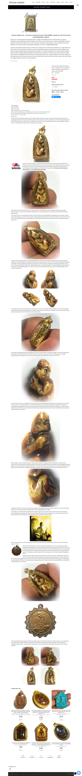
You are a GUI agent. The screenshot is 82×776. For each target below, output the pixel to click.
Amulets (43, 2)
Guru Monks (52, 2)
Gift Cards (59, 757)
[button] (55, 87)
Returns (66, 2)
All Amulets (57, 72)
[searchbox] (21, 61)
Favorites (41, 757)
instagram (72, 774)
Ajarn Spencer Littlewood (33, 44)
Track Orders (32, 757)
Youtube (70, 774)
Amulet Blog (38, 2)
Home (33, 2)
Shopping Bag (50, 757)
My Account (23, 757)
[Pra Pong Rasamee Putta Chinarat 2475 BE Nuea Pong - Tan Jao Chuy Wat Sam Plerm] (20, 732)
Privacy (71, 2)
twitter (68, 774)
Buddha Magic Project (52, 44)
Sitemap (58, 2)
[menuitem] (68, 63)
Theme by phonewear (33, 774)
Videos (62, 2)
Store (53, 72)
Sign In (47, 2)
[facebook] (67, 774)
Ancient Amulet (16, 2)
